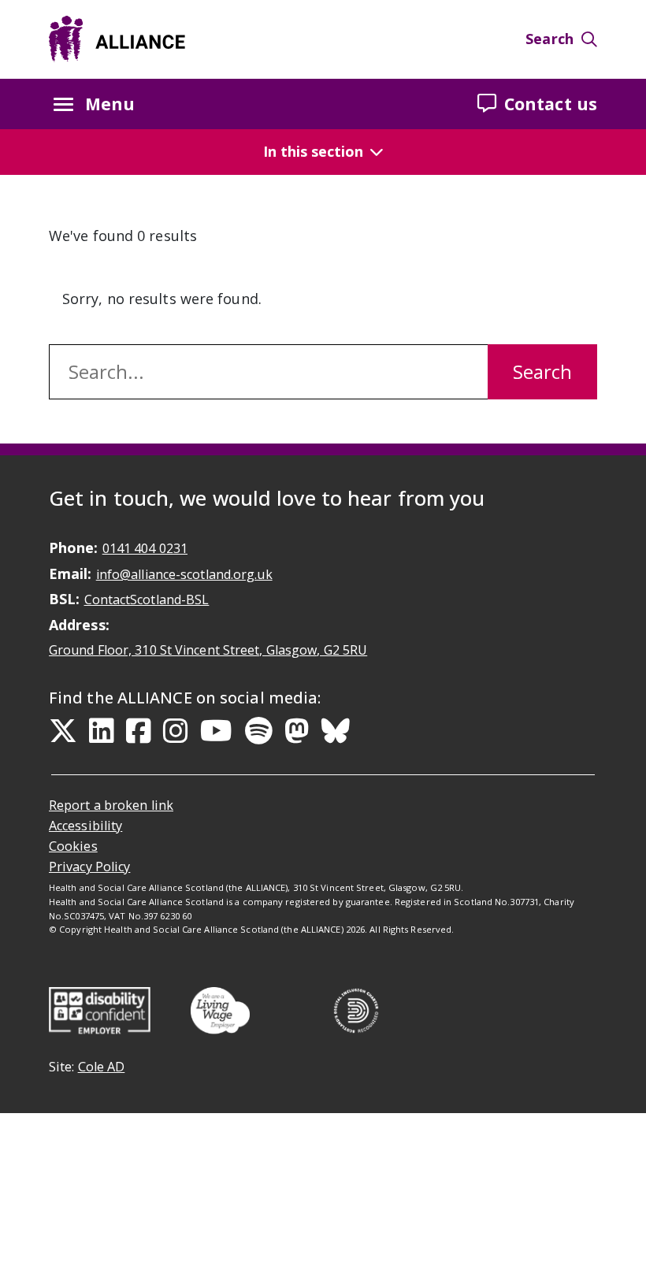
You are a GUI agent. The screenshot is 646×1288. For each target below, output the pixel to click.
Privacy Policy (89, 866)
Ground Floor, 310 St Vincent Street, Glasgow (208, 650)
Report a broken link (111, 805)
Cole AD (101, 1066)
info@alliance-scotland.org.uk (184, 574)
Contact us (550, 103)
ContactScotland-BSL (147, 599)
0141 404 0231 (144, 548)
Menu (110, 103)
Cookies (73, 846)
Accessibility (85, 825)
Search (549, 38)
